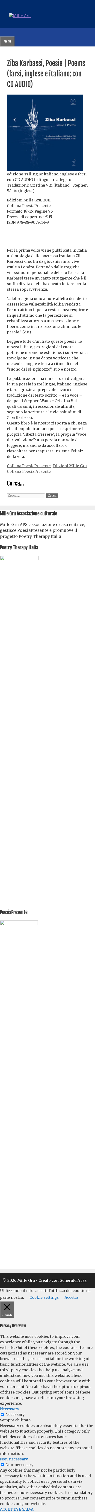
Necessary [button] (9, 1409)
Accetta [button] (71, 1297)
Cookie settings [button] (44, 1297)
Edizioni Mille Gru (70, 465)
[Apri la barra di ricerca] (3, 32)
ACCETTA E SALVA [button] (16, 1509)
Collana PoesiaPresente (29, 465)
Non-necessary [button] (14, 1459)
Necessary (15, 1414)
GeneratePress (73, 1280)
